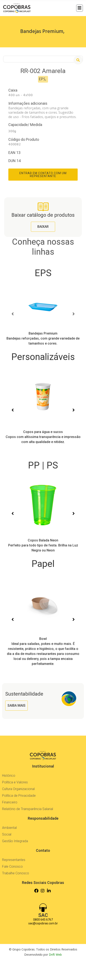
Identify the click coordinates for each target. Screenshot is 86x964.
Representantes (13, 860)
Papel (43, 563)
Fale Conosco (12, 866)
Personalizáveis (43, 356)
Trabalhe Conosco (15, 873)
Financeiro (9, 802)
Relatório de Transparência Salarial (27, 809)
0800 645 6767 (43, 919)
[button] (78, 60)
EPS (43, 273)
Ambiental (9, 828)
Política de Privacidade (19, 796)
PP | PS (43, 465)
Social (6, 834)
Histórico (8, 776)
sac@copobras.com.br (43, 923)
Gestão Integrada (15, 841)
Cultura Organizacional (18, 789)
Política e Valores (15, 782)
